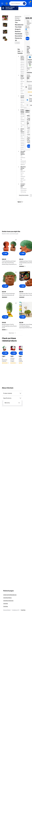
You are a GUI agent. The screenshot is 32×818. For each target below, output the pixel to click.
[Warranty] (19, 402)
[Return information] (26, 35)
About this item (7, 388)
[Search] (24, 3)
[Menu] (2, 3)
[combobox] (17, 3)
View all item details (23, 195)
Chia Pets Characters (8, 600)
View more (11, 333)
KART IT (29, 138)
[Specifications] (20, 398)
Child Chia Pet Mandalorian (9, 594)
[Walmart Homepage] (6, 3)
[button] (18, 51)
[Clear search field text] (22, 3)
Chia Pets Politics (7, 597)
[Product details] (20, 393)
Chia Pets (5, 603)
